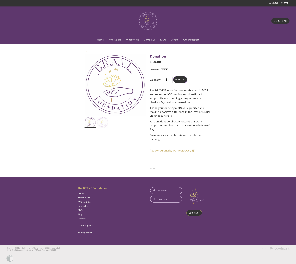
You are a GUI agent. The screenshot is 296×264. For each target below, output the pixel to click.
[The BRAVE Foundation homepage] (148, 21)
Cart (286, 3)
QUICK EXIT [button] (194, 212)
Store (87, 51)
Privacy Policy (85, 232)
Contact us (149, 39)
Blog (80, 214)
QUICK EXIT (280, 20)
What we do (132, 39)
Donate (175, 39)
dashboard (26, 248)
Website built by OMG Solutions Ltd (46, 248)
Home (100, 39)
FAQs (163, 39)
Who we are (114, 39)
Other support (191, 39)
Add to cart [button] (180, 79)
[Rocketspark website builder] (276, 249)
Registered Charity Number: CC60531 (172, 150)
